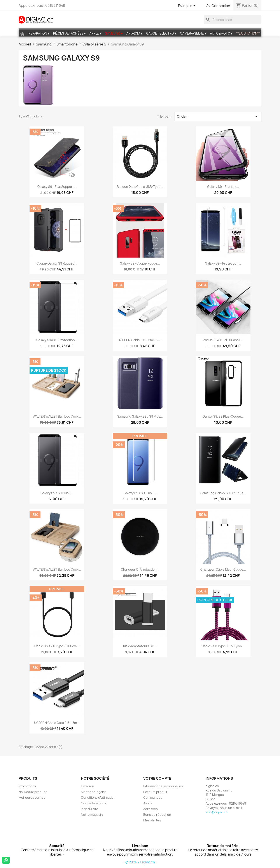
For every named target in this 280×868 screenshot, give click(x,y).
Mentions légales (94, 792)
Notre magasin (92, 814)
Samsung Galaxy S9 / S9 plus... (140, 416)
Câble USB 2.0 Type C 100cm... (56, 646)
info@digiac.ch (217, 812)
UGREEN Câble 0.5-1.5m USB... (140, 340)
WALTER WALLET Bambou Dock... (57, 569)
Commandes (152, 797)
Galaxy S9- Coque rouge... (140, 263)
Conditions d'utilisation (98, 797)
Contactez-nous (93, 803)
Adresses (150, 809)
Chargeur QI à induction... (140, 569)
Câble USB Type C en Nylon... (223, 646)
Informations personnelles (163, 786)
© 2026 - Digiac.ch (140, 862)
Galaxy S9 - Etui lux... (223, 187)
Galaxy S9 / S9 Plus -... (56, 493)
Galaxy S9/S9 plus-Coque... (223, 416)
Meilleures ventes (32, 797)
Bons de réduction (157, 814)
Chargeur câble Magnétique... (223, 569)
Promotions (27, 786)
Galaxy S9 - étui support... (56, 187)
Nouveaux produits (33, 792)
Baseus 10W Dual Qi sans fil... (223, 340)
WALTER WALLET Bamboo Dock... (57, 416)
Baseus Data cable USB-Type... (140, 187)
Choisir (218, 116)
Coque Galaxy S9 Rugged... (57, 263)
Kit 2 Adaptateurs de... (140, 646)
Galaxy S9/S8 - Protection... (56, 340)
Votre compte (157, 778)
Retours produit (155, 792)
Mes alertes (152, 820)
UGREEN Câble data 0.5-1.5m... (56, 723)
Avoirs (147, 803)
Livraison (87, 786)
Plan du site (89, 809)
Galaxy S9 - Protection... (223, 263)
